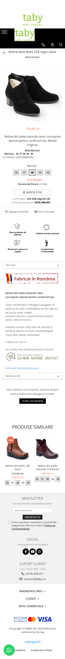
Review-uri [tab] (13, 376)
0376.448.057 (34, 573)
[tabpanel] (32, 93)
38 (32, 172)
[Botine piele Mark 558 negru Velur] (32, 93)
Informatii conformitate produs (22, 368)
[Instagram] (39, 551)
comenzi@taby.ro (34, 579)
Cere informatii (46, 211)
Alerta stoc (34, 192)
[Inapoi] (2, 52)
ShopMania (19, 650)
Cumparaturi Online (41, 650)
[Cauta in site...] (61, 44)
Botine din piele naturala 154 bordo (47, 467)
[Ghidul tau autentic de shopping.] (32, 642)
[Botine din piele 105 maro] (18, 449)
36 (16, 172)
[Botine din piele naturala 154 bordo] (47, 449)
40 (48, 172)
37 (24, 172)
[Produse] (5, 33)
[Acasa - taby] (32, 19)
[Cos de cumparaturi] (52, 44)
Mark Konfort (32, 57)
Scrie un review (32, 401)
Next (59, 97)
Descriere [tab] (11, 265)
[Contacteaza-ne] (43, 44)
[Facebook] (26, 551)
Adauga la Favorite (18, 211)
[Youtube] (32, 551)
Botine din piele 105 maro (18, 467)
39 (40, 172)
